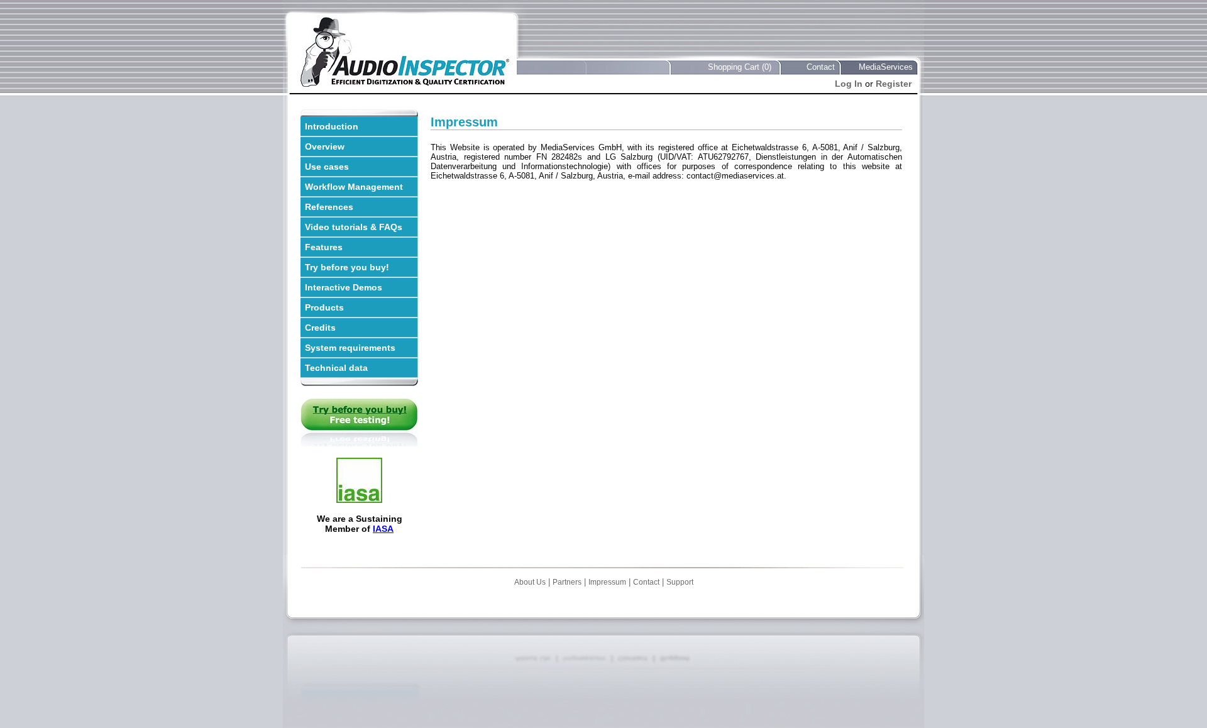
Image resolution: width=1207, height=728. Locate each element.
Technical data (336, 368)
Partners (567, 582)
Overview (324, 146)
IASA (383, 529)
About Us (530, 582)
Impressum (607, 582)
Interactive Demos (343, 287)
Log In (849, 84)
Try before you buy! (347, 267)
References (329, 207)
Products (324, 307)
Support (679, 582)
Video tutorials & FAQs (353, 227)
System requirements (350, 348)
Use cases (327, 167)
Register (894, 84)
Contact (821, 67)
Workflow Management (354, 187)
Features (324, 247)
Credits (320, 328)
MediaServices (886, 67)
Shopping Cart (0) (739, 67)
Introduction (331, 126)
